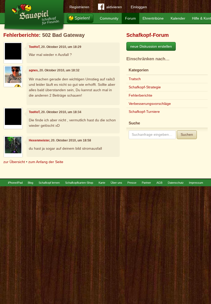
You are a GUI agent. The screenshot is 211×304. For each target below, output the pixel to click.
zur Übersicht (14, 162)
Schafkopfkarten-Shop (79, 182)
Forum (130, 18)
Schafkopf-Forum (147, 35)
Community (109, 18)
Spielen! (82, 18)
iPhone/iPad (15, 182)
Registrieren (79, 7)
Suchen (187, 134)
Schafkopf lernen (49, 182)
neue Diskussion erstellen (151, 46)
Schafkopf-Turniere (144, 111)
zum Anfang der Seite (45, 162)
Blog (30, 182)
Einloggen (139, 7)
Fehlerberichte (21, 35)
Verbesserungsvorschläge (150, 104)
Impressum (196, 182)
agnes (33, 70)
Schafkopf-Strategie (145, 87)
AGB (159, 182)
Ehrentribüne (153, 18)
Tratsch (135, 79)
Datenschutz (176, 182)
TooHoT (34, 47)
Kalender (178, 18)
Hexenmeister (39, 140)
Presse (131, 182)
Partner (146, 182)
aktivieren (114, 7)
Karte (102, 182)
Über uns (116, 182)
